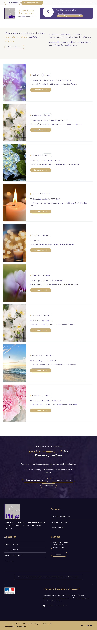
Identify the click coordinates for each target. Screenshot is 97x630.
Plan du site (21, 627)
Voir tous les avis (14, 47)
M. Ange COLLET (37, 240)
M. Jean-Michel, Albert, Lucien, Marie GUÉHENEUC (50, 80)
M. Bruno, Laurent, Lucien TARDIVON (45, 199)
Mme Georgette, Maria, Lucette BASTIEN (46, 280)
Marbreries (48, 486)
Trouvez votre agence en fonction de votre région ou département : (50, 577)
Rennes (46, 75)
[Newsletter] (82, 625)
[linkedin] (88, 625)
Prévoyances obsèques (62, 480)
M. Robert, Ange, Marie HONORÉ (43, 360)
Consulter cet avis (40, 90)
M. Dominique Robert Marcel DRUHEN (45, 400)
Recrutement (9, 561)
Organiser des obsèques (35, 480)
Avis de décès (12, 3)
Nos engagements (11, 550)
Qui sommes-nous (11, 544)
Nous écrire (59, 554)
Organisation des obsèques (60, 516)
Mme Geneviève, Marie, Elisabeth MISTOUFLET (49, 120)
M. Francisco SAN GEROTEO (41, 320)
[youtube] (91, 625)
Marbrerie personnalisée (60, 522)
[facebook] (85, 625)
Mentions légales (34, 624)
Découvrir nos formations (56, 606)
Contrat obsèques (57, 527)
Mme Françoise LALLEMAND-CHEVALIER (47, 160)
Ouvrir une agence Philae (13, 555)
